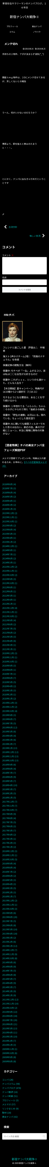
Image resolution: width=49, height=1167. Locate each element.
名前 (4, 277)
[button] (44, 1136)
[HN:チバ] (12, 331)
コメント (8, 255)
